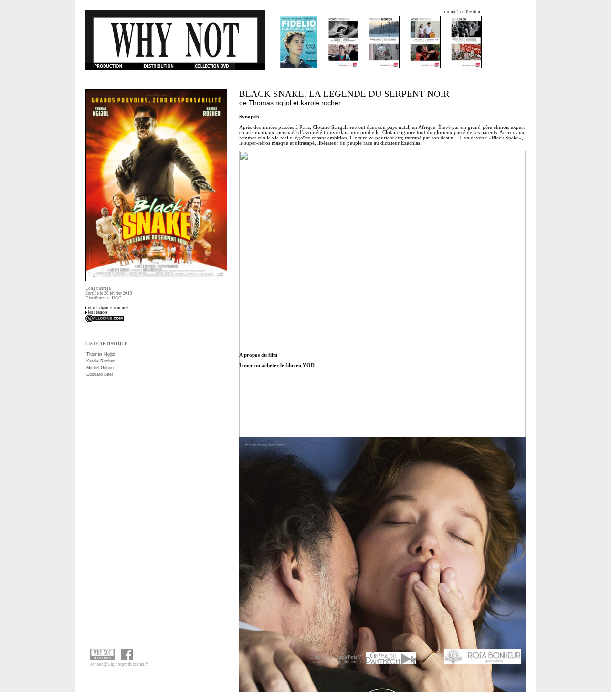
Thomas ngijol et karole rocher (295, 102)
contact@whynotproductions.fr (119, 664)
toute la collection (463, 12)
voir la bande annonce (108, 307)
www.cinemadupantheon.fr (336, 662)
